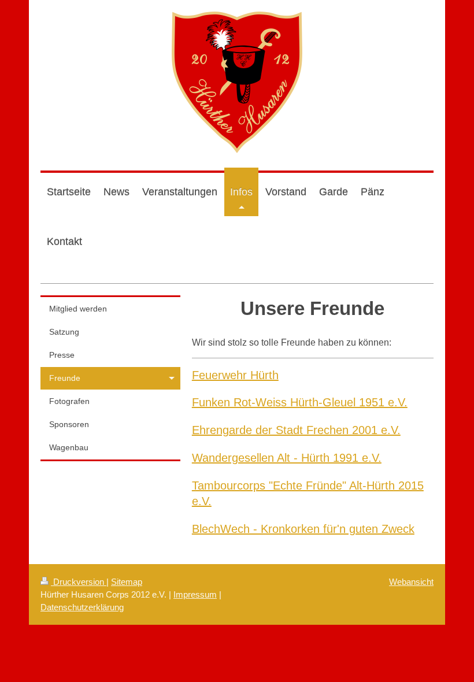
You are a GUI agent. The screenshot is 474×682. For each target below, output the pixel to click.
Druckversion (78, 582)
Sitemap (126, 582)
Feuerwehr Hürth (235, 374)
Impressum (195, 594)
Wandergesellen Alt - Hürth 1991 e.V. (287, 457)
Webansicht (411, 582)
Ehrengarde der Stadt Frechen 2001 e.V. (296, 429)
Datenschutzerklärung (82, 607)
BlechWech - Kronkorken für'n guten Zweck (303, 528)
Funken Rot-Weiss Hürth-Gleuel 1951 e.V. (300, 402)
